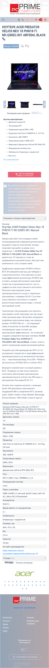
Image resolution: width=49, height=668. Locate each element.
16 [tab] (20, 585)
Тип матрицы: (14, 126)
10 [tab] (40, 581)
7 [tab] (28, 581)
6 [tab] (24, 581)
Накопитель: (13, 137)
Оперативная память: (17, 141)
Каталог (4, 19)
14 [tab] (12, 585)
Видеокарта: (13, 144)
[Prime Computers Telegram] (26, 649)
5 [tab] (20, 581)
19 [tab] (32, 585)
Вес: (10, 156)
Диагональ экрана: (16, 122)
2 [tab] (9, 581)
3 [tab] (12, 581)
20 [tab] (36, 585)
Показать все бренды (24, 563)
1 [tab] (5, 581)
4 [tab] (16, 581)
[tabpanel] (24, 574)
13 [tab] (9, 585)
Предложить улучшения (27, 657)
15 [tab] (16, 585)
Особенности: (14, 152)
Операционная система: (18, 148)
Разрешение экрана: (16, 129)
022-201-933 (18, 608)
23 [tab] (22, 588)
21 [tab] (40, 585)
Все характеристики (11, 159)
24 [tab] (26, 588)
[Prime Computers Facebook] (22, 649)
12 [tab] (5, 585)
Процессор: (13, 133)
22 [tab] (44, 585)
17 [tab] (24, 585)
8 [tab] (32, 581)
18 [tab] (28, 585)
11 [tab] (44, 581)
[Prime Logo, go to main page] (25, 9)
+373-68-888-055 (29, 608)
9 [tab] (36, 581)
